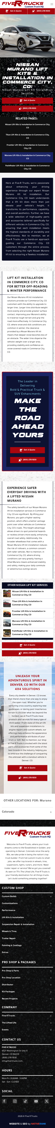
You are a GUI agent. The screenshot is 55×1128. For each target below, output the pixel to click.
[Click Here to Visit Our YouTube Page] (36, 1101)
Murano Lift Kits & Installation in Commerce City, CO (28, 157)
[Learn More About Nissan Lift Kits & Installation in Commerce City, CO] (27, 593)
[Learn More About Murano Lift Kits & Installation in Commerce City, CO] (27, 623)
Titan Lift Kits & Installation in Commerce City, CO (27, 136)
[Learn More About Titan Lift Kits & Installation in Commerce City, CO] (27, 603)
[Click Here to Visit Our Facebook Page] (4, 1101)
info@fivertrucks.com (12, 1061)
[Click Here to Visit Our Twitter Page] (46, 1101)
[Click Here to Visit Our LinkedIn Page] (25, 1101)
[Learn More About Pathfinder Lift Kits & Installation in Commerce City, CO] (27, 633)
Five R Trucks (9, 1047)
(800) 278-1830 (9, 1058)
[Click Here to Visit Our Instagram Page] (15, 1101)
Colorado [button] (8, 812)
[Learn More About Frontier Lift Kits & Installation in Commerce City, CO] (27, 613)
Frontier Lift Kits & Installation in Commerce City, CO (27, 147)
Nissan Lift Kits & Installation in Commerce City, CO (27, 126)
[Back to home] (22, 4)
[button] (52, 4)
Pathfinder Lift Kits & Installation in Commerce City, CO (27, 167)
